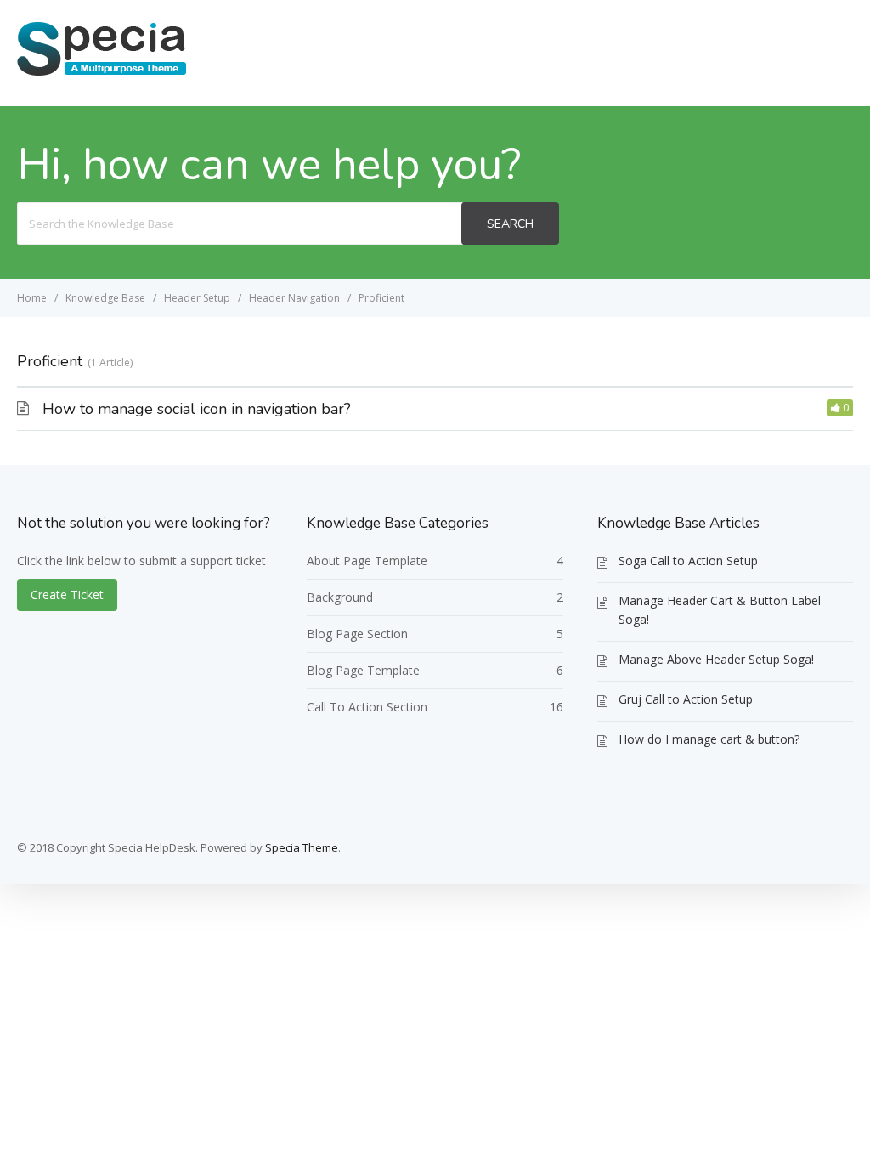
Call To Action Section (367, 707)
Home (695, 52)
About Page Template (367, 560)
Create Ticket (791, 52)
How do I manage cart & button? (709, 739)
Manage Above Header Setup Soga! (716, 659)
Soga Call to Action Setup (688, 560)
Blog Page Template (363, 670)
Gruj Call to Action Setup (686, 699)
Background (340, 597)
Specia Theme (301, 847)
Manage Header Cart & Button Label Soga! (720, 609)
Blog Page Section (357, 634)
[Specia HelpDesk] (102, 73)
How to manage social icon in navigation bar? (196, 409)
